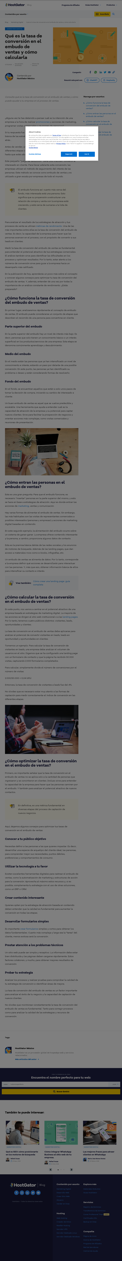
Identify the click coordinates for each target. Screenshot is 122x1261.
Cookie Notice (33, 147)
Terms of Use (56, 135)
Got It (87, 154)
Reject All (68, 154)
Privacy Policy (61, 143)
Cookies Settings (35, 154)
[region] (61, 143)
